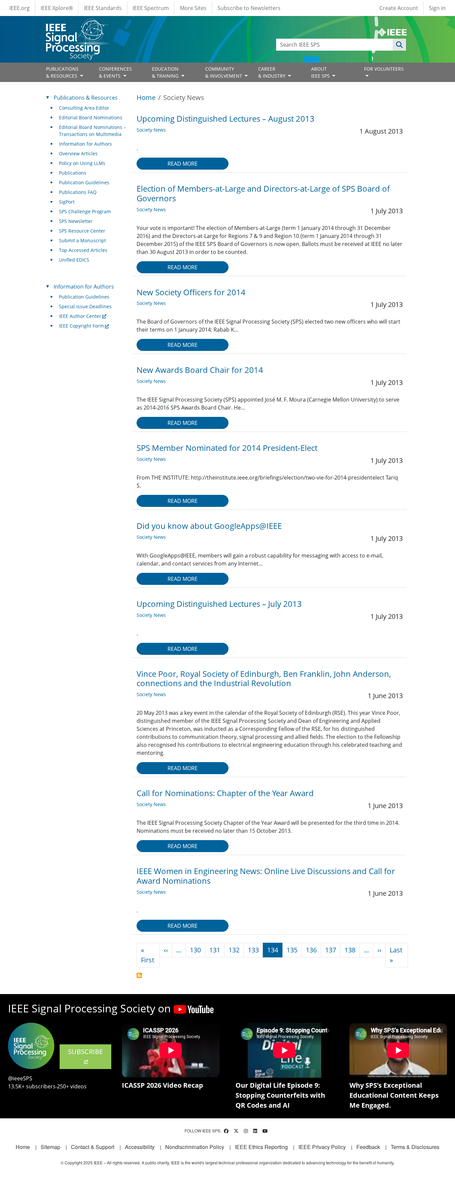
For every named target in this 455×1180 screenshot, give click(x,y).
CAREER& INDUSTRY (272, 72)
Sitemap (50, 1147)
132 (233, 949)
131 (214, 949)
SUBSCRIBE (85, 1051)
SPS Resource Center (82, 231)
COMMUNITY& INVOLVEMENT (224, 72)
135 (291, 949)
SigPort (67, 202)
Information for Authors (85, 144)
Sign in (437, 8)
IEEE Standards (103, 8)
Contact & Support (92, 1147)
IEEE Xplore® (57, 8)
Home (146, 97)
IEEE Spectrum (151, 8)
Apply (399, 45)
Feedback (368, 1147)
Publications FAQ (78, 192)
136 (311, 949)
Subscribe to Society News (139, 975)
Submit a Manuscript (82, 240)
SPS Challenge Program (85, 211)
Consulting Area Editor (84, 108)
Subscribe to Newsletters (249, 8)
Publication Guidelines (84, 182)
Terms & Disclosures (415, 1147)
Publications (72, 173)
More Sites (193, 8)
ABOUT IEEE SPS (321, 72)
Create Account (398, 8)
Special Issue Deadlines (85, 306)
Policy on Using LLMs (82, 163)
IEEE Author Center (80, 316)
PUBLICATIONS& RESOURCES (62, 72)
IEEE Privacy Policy (322, 1147)
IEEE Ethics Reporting (261, 1147)
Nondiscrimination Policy (194, 1147)
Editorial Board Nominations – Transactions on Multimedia (92, 130)
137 (330, 949)
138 (349, 949)
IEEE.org (19, 8)
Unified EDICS (74, 260)
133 (253, 949)
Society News (151, 130)
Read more (183, 163)
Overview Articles (78, 153)
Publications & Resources (86, 97)
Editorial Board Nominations (90, 117)
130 (195, 949)
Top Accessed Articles (83, 250)
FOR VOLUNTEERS (384, 69)
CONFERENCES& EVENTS (115, 72)
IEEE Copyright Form (81, 326)
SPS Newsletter (76, 221)
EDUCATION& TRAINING (166, 72)
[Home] (76, 25)
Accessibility (140, 1147)
